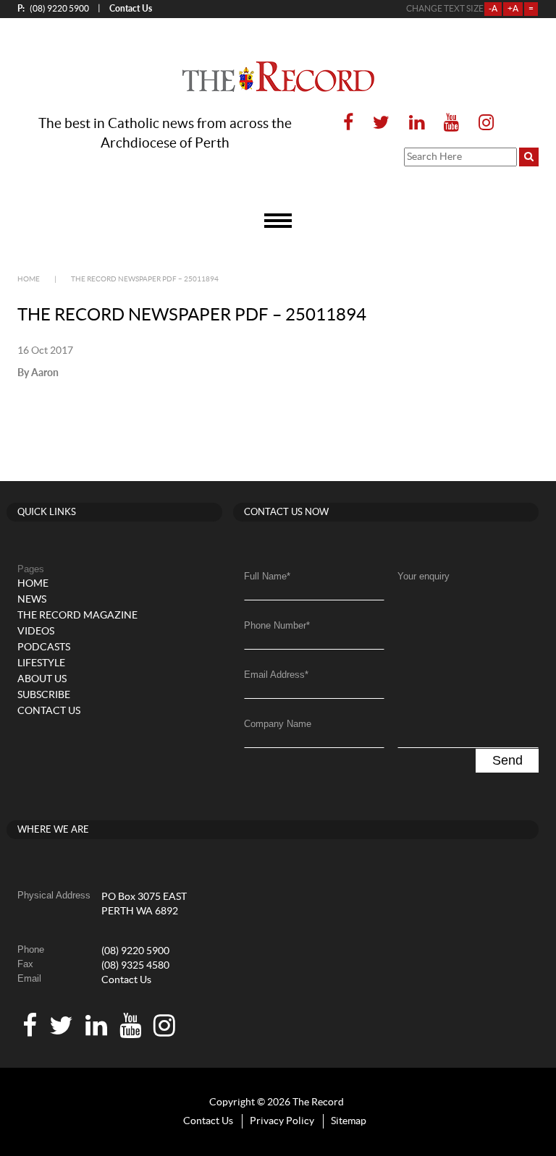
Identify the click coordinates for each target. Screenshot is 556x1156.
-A (493, 8)
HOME (33, 584)
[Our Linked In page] (416, 123)
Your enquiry (423, 576)
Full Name (267, 576)
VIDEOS (35, 631)
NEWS (31, 600)
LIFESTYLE (41, 663)
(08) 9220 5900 (53, 8)
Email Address (276, 674)
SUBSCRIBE (43, 695)
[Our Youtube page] (451, 123)
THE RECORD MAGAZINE (77, 616)
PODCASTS (43, 647)
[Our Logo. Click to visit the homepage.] (278, 77)
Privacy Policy (282, 1121)
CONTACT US (48, 711)
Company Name (277, 723)
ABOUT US (42, 679)
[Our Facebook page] (348, 123)
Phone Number (277, 625)
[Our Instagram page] (482, 123)
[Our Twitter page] (381, 123)
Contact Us (126, 980)
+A (512, 8)
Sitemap (348, 1121)
